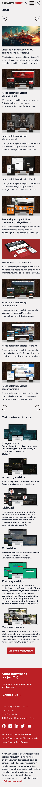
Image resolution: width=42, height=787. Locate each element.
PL (26, 3)
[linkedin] (16, 726)
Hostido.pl (27, 734)
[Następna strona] (37, 18)
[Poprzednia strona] (4, 18)
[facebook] (4, 726)
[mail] (29, 726)
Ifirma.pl (24, 742)
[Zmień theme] (38, 3)
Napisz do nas (10, 695)
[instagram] (10, 726)
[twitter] (23, 726)
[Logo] (12, 3)
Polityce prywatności (13, 781)
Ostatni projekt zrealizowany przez (19, 448)
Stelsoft (6, 454)
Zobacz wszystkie (21, 650)
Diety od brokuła (30, 738)
